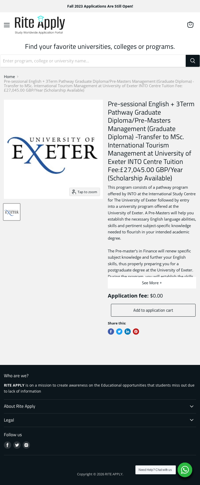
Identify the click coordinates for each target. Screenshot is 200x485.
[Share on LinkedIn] (127, 331)
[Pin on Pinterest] (136, 331)
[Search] (193, 61)
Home (9, 76)
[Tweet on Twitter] (119, 331)
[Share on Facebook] (111, 331)
